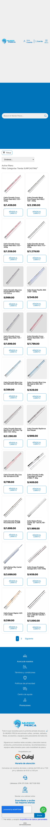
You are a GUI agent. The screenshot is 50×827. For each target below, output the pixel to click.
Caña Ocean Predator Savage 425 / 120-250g (36, 568)
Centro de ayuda (25, 694)
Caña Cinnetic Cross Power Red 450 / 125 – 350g (12, 245)
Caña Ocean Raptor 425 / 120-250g (13, 614)
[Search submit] (45, 116)
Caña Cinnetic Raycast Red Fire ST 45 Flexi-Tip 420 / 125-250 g (13, 430)
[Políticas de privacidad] (25, 678)
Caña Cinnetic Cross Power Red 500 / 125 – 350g (36, 337)
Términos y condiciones (25, 672)
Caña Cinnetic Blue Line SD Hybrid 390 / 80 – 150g (36, 384)
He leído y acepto (25, 819)
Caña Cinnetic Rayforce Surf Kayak (36, 429)
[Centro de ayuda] (25, 689)
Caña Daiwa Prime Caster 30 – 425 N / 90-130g (36, 522)
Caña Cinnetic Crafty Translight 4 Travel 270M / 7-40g (35, 476)
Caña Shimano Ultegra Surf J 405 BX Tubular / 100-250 (36, 614)
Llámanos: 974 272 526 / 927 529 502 (25, 783)
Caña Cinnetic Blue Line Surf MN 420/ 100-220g (13, 383)
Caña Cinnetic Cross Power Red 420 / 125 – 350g (12, 199)
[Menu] (46, 40)
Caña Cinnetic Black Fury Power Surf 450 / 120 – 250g (35, 199)
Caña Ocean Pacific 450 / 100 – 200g (36, 290)
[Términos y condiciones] (25, 667)
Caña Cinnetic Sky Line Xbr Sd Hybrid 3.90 (13, 475)
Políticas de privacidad (25, 683)
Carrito (40, 41)
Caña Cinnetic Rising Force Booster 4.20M (12, 521)
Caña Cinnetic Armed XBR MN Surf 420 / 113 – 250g (36, 245)
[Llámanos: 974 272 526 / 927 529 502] (25, 778)
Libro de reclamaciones (25, 823)
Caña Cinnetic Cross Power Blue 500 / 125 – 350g (12, 337)
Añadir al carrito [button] (13, 212)
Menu (46, 42)
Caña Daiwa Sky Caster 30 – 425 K (13, 568)
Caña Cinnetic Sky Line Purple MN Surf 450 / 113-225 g (13, 291)
